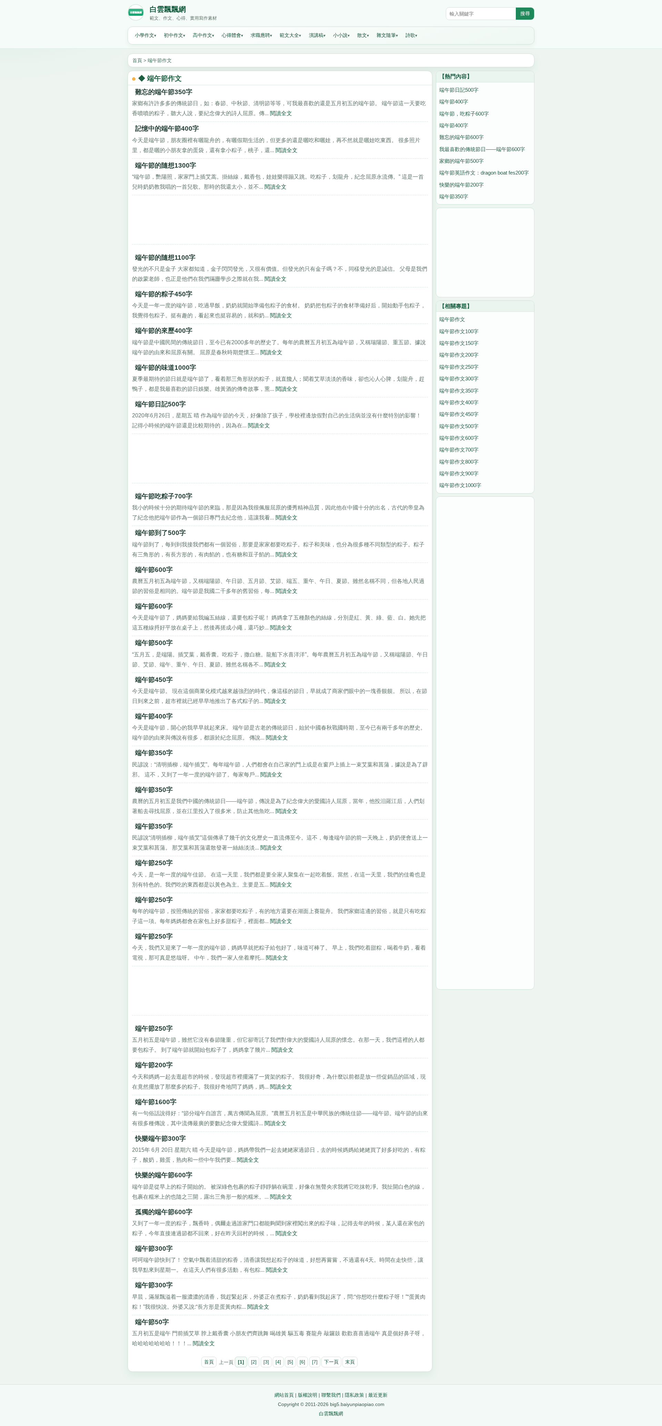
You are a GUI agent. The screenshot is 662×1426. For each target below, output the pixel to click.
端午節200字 (154, 1065)
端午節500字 (154, 642)
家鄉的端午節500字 (461, 161)
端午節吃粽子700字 (163, 496)
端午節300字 (154, 1248)
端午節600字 (154, 569)
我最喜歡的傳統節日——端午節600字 (482, 149)
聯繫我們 (331, 1395)
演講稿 (316, 35)
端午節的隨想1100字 (165, 257)
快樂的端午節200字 (461, 185)
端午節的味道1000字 (165, 367)
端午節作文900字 (459, 473)
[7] (315, 1362)
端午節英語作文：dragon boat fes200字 (484, 173)
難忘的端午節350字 (163, 92)
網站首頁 (284, 1395)
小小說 (340, 35)
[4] (278, 1362)
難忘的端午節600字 (461, 137)
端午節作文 (160, 60)
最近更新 (378, 1395)
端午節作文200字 (459, 355)
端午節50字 (152, 1322)
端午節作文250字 (459, 367)
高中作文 (202, 35)
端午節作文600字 (459, 438)
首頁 (137, 60)
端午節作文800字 (459, 462)
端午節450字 (154, 679)
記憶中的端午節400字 (167, 128)
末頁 (350, 1362)
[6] (302, 1362)
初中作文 (173, 35)
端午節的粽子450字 (163, 294)
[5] (290, 1362)
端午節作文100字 (459, 331)
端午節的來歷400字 (163, 330)
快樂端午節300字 (160, 1138)
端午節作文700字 (459, 450)
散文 (362, 35)
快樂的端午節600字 (163, 1175)
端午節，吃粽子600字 (464, 114)
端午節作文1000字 (460, 485)
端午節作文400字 (459, 402)
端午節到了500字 (160, 532)
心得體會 (231, 35)
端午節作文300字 (459, 379)
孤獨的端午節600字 (163, 1212)
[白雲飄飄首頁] (136, 13)
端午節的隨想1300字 (165, 165)
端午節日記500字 (160, 404)
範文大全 (289, 35)
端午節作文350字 (459, 391)
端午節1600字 (156, 1102)
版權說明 (307, 1395)
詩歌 (410, 35)
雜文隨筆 (386, 35)
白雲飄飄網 (168, 9)
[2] (254, 1362)
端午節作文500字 (459, 426)
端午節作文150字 (459, 343)
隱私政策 (354, 1395)
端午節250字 (154, 863)
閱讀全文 (281, 113)
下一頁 (331, 1362)
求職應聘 (260, 35)
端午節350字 (154, 752)
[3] (266, 1362)
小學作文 (144, 35)
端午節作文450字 (459, 414)
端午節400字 (154, 716)
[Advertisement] (280, 222)
